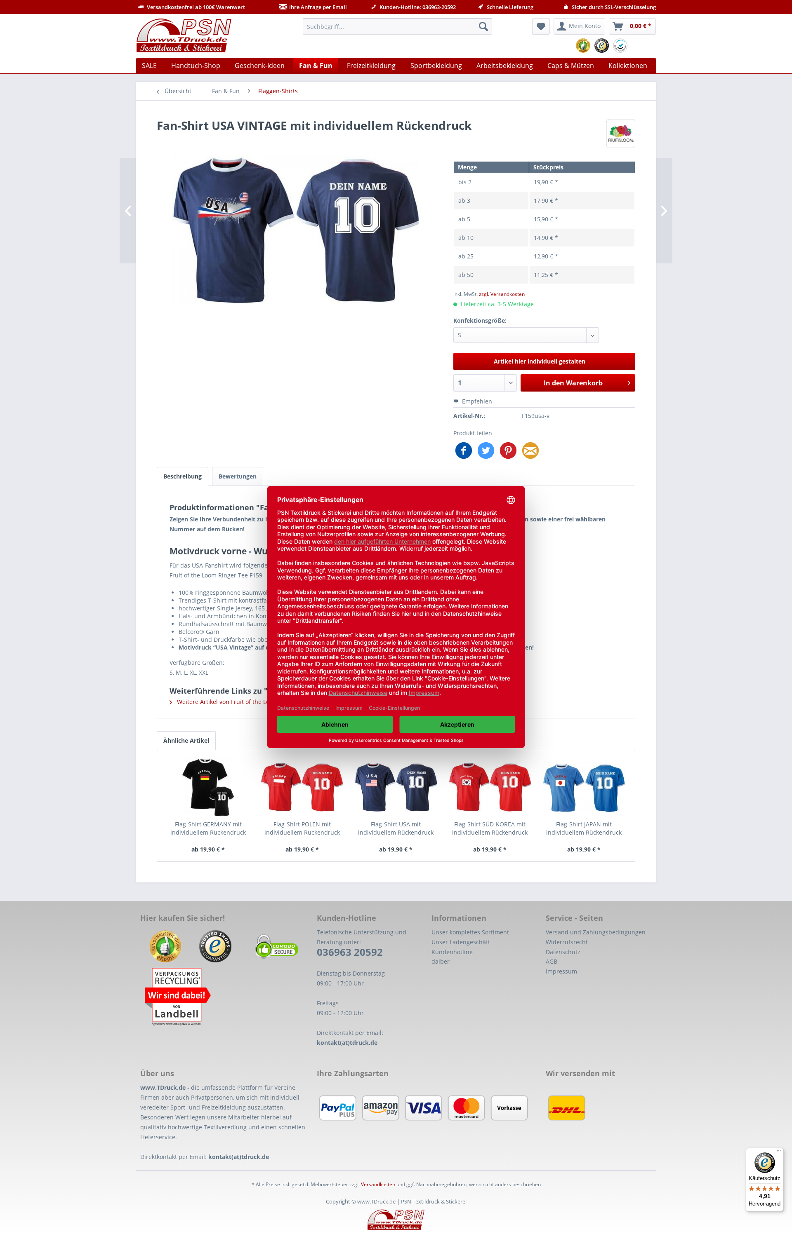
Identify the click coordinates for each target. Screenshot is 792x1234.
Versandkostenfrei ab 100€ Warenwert (195, 7)
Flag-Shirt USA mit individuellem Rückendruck (396, 828)
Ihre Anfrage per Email (318, 7)
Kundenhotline (452, 952)
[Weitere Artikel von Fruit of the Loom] (620, 133)
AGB (551, 961)
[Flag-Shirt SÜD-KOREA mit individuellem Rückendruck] (490, 787)
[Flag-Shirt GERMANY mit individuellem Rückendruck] (208, 787)
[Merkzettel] (541, 26)
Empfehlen (476, 401)
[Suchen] (483, 26)
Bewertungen (238, 476)
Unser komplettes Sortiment (470, 932)
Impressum (561, 971)
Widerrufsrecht (567, 942)
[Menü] (779, 1153)
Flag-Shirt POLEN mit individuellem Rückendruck (302, 828)
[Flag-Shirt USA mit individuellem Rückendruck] (396, 787)
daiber (440, 961)
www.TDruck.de (163, 1087)
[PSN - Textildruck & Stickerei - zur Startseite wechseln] (184, 35)
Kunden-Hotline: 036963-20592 (417, 7)
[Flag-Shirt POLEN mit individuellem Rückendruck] (302, 787)
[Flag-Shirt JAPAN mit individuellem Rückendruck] (584, 787)
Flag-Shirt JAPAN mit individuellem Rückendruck (584, 828)
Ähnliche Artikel (186, 740)
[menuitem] (397, 26)
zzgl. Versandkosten (502, 294)
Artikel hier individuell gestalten (539, 361)
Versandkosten (378, 1184)
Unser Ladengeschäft (460, 942)
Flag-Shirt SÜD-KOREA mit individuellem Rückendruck (490, 828)
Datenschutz (563, 952)
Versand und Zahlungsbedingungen (596, 932)
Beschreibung (182, 476)
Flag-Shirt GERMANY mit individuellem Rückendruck (208, 828)
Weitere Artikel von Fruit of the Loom (226, 702)
